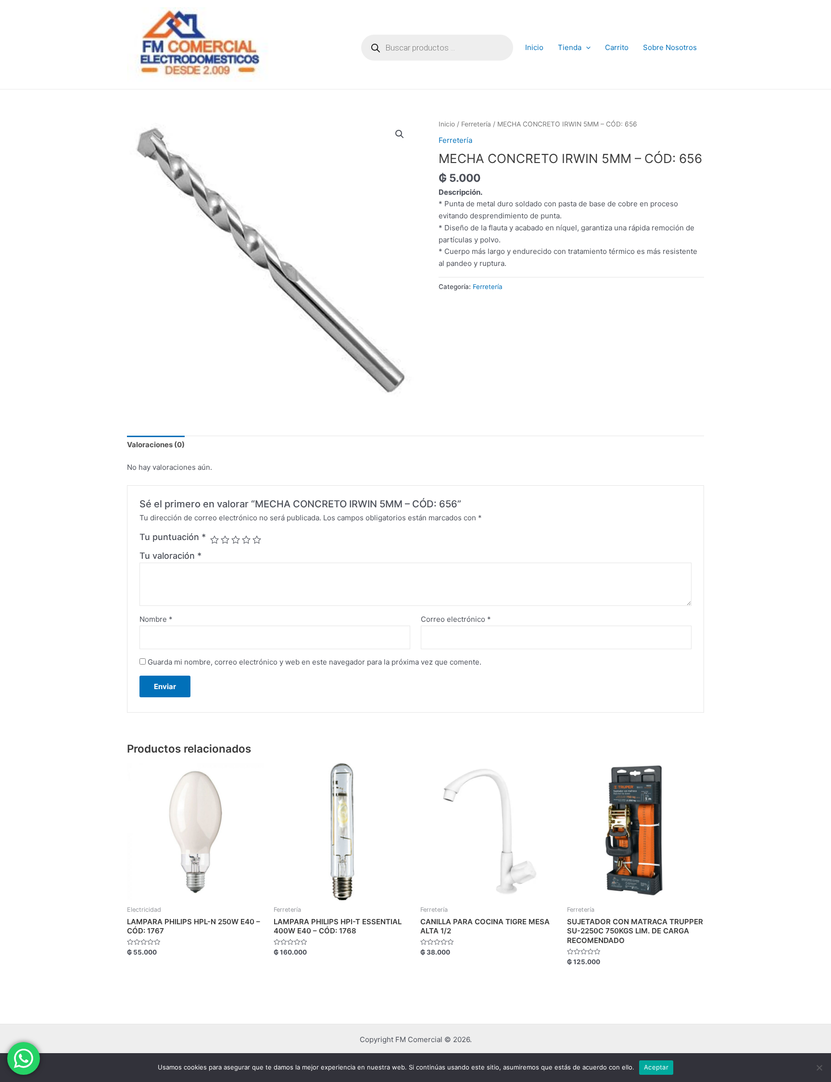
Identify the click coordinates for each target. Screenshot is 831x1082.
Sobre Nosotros (670, 47)
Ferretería (476, 124)
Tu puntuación (172, 537)
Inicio (534, 47)
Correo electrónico (456, 619)
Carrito (617, 47)
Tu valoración (170, 556)
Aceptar (656, 1067)
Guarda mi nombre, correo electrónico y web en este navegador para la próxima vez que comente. (314, 662)
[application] (586, 47)
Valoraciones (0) (156, 444)
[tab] (156, 445)
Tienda (569, 47)
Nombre (156, 619)
